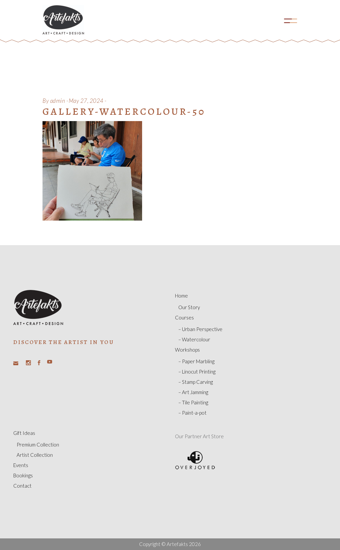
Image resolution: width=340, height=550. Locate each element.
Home (181, 296)
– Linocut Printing (196, 372)
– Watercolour (194, 339)
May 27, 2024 (86, 100)
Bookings (23, 475)
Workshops (187, 350)
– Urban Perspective (200, 329)
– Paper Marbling (196, 361)
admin (57, 100)
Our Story (189, 307)
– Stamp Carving (195, 382)
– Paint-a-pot (192, 413)
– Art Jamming (193, 392)
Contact (22, 486)
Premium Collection (38, 444)
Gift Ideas (24, 433)
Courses (184, 317)
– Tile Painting (193, 402)
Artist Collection (35, 455)
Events (20, 465)
